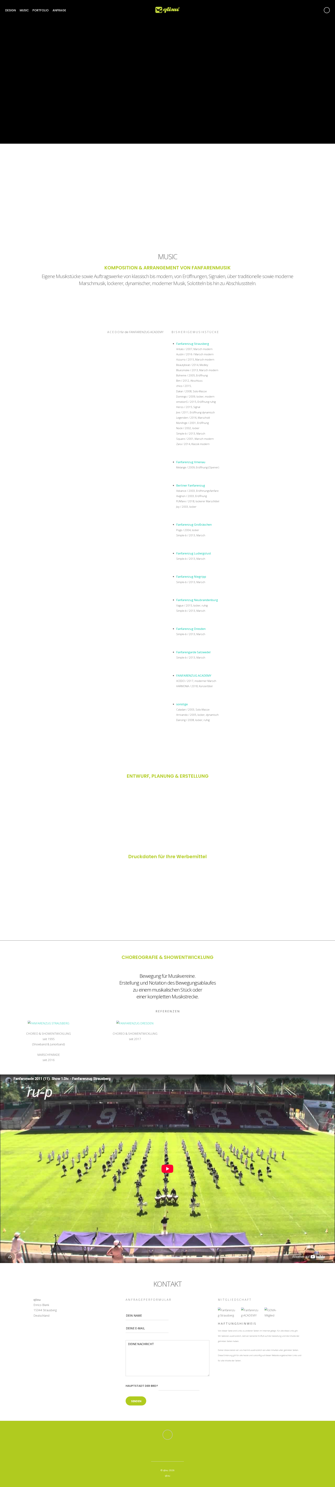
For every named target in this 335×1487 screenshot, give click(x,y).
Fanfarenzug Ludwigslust (193, 553)
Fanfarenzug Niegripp (191, 577)
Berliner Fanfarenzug (190, 485)
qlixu (165, 1470)
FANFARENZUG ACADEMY (193, 675)
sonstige (182, 704)
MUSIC (24, 10)
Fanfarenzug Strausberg (192, 344)
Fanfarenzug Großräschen (194, 524)
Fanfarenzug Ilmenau (190, 462)
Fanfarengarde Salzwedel (193, 652)
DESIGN (10, 10)
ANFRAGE (59, 10)
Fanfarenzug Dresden (191, 629)
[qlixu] (167, 10)
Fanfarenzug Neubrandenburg (197, 600)
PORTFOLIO (40, 10)
